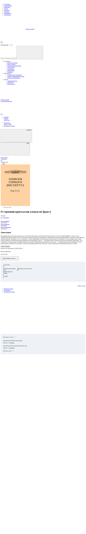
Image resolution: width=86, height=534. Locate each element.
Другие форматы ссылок (9, 258)
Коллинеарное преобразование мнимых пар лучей (15, 345)
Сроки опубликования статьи (15, 76)
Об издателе (10, 67)
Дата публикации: (6, 227)
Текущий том (8, 5)
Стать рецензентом (6, 101)
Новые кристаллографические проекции (12, 340)
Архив (6, 8)
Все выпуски (11, 84)
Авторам (6, 12)
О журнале (7, 4)
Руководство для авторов (14, 75)
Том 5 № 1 (7, 120)
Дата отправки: (5, 221)
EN (2, 42)
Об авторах (7, 123)
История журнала (12, 63)
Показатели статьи (9, 126)
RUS (3, 163)
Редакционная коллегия (14, 66)
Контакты (10, 72)
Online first (7, 7)
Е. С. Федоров (5, 217)
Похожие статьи (8, 288)
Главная (6, 117)
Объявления (7, 13)
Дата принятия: (5, 224)
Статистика (7, 15)
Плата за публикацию (13, 78)
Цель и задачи (11, 64)
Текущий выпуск (12, 81)
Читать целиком (5, 246)
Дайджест (7, 10)
